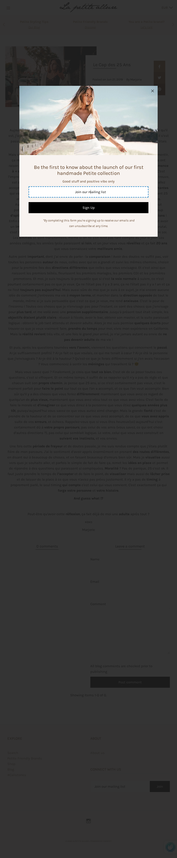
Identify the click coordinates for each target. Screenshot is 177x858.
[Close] (153, 91)
